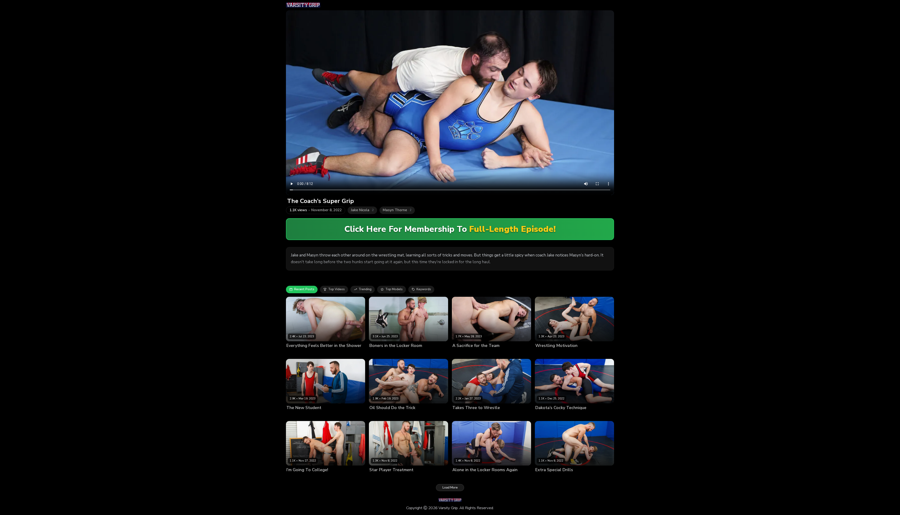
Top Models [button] (394, 289)
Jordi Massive (296, 353)
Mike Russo (395, 353)
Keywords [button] (423, 289)
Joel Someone (568, 353)
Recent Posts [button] (304, 289)
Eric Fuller (399, 416)
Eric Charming (399, 478)
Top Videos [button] (336, 289)
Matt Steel (315, 353)
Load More (450, 487)
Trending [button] (365, 289)
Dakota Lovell (545, 353)
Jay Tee (480, 478)
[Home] (303, 5)
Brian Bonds (378, 478)
